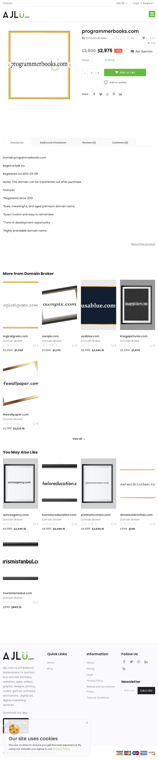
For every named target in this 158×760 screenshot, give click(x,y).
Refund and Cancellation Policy (101, 689)
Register (148, 3)
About (90, 662)
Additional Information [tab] (53, 142)
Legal (90, 674)
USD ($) (120, 3)
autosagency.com (16, 515)
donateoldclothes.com (136, 515)
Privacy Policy (95, 680)
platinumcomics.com (96, 515)
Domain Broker (96, 38)
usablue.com (90, 336)
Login (136, 3)
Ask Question (144, 51)
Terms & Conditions (98, 697)
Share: (85, 94)
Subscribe (146, 690)
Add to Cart (127, 72)
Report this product (143, 244)
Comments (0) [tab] (120, 142)
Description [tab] (17, 142)
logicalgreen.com (15, 336)
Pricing (90, 668)
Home (50, 662)
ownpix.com (50, 336)
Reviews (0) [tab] (89, 142)
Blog (50, 668)
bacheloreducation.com (59, 515)
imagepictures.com (133, 336)
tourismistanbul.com (17, 593)
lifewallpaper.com (16, 414)
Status (85, 60)
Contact (8, 3)
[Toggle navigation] (152, 14)
